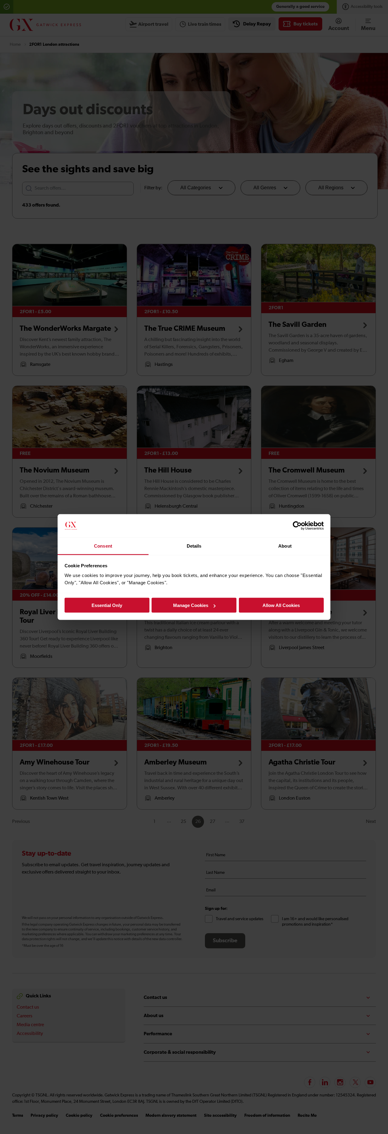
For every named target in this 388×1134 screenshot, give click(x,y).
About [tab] (285, 545)
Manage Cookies (190, 605)
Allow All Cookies (281, 605)
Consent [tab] (103, 545)
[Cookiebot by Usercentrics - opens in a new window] (297, 525)
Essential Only (107, 605)
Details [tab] (194, 545)
